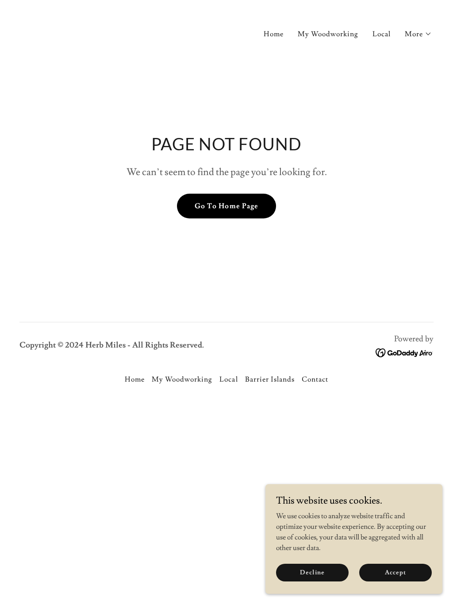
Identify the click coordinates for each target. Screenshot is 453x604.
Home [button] (135, 379)
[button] (418, 34)
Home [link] (274, 34)
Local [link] (381, 34)
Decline (312, 572)
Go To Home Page (226, 206)
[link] (44, 31)
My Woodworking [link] (328, 34)
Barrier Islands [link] (270, 379)
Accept (395, 572)
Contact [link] (315, 379)
